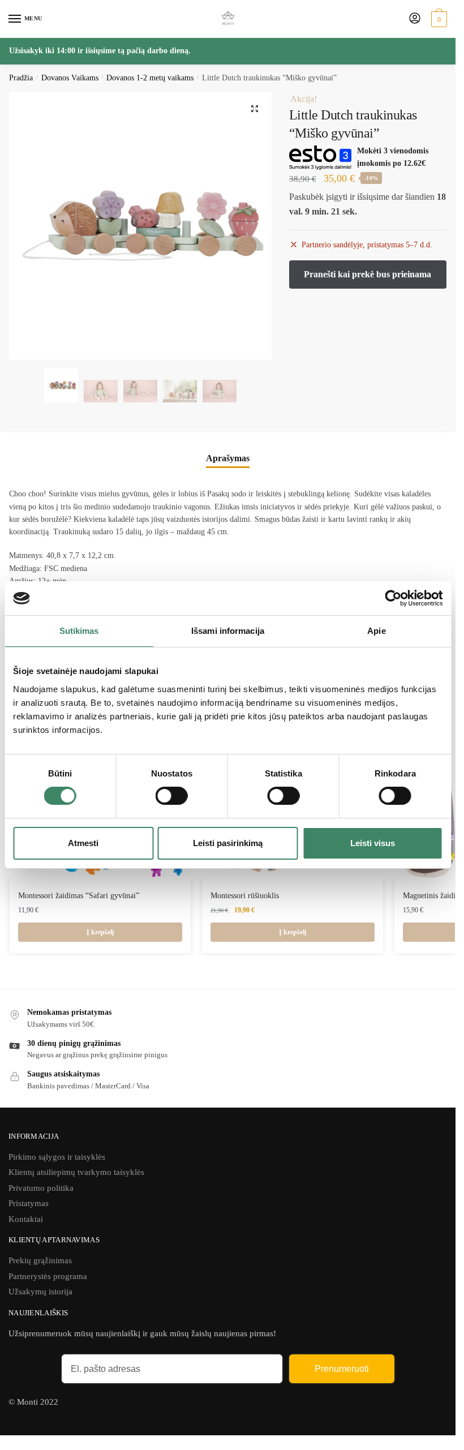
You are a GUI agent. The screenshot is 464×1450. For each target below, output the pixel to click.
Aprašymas (228, 458)
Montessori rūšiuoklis (244, 895)
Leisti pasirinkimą (228, 843)
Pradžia (21, 78)
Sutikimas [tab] (79, 631)
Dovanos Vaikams (69, 78)
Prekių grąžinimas (40, 1260)
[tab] (228, 458)
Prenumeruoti (342, 1369)
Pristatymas (28, 1203)
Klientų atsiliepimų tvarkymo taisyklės (76, 1172)
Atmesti (83, 843)
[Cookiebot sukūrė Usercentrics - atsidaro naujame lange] (392, 598)
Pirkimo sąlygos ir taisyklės (56, 1156)
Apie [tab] (376, 631)
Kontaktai (25, 1219)
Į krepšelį (100, 932)
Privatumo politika (41, 1187)
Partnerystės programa (47, 1276)
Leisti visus (372, 843)
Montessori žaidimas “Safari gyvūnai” (78, 895)
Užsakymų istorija (40, 1291)
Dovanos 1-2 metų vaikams (150, 78)
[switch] (172, 796)
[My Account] (415, 19)
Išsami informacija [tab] (227, 631)
